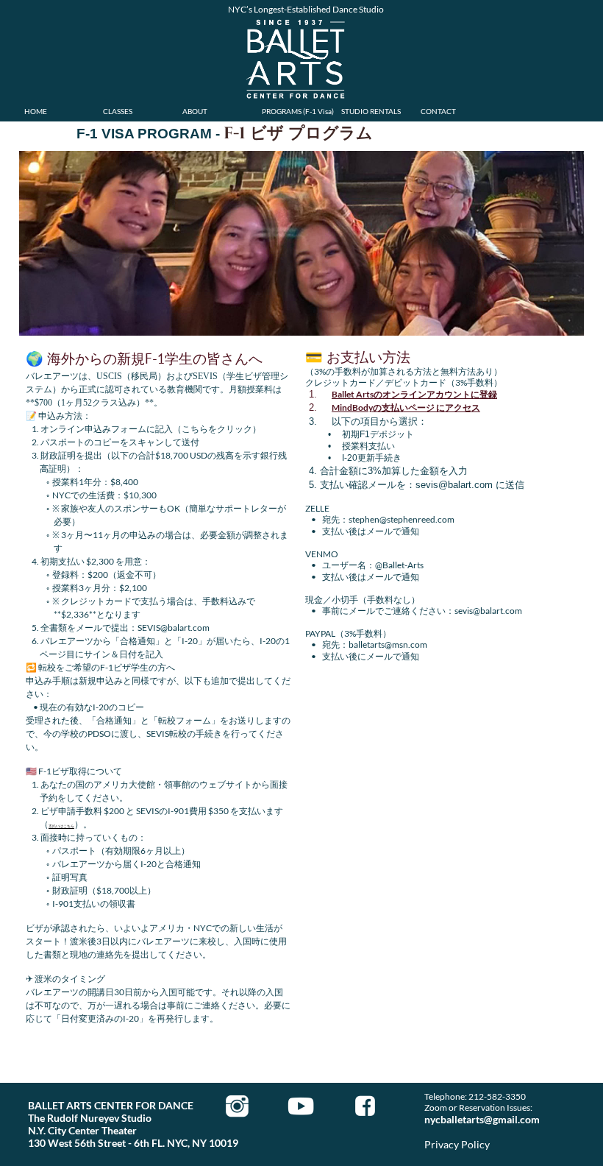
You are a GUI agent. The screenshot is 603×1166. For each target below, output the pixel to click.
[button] (414, 394)
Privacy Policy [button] (457, 1144)
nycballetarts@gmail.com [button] (482, 1119)
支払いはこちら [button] (61, 826)
